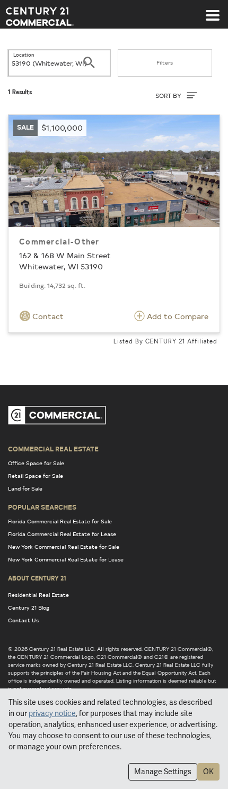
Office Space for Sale (36, 463)
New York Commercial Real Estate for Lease (66, 559)
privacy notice (52, 713)
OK (208, 771)
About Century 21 (37, 578)
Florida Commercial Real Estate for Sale (60, 521)
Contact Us (23, 620)
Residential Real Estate (38, 594)
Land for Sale (25, 488)
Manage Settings (162, 771)
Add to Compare (176, 316)
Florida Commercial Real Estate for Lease (62, 534)
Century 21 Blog (28, 607)
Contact (47, 316)
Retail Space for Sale (35, 475)
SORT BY (169, 95)
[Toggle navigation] (212, 10)
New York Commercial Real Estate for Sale (63, 546)
